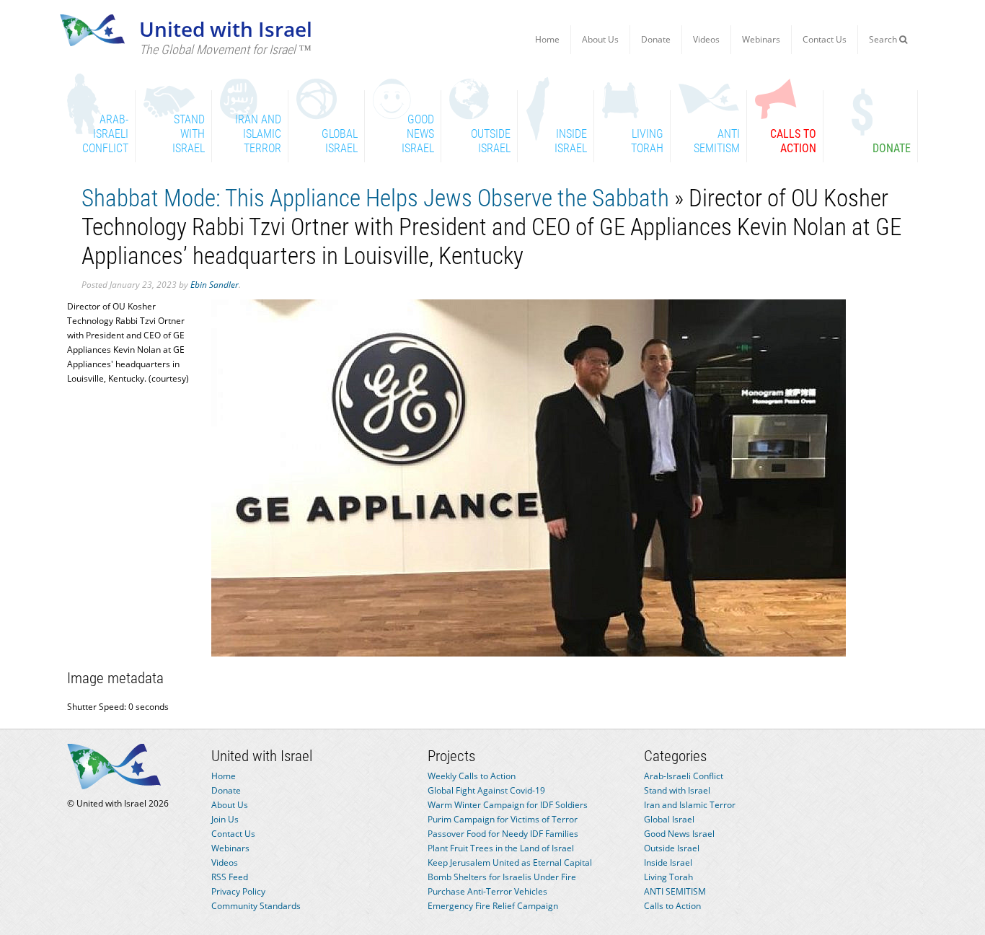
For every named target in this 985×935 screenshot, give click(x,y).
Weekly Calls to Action (472, 776)
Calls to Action (672, 906)
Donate (656, 39)
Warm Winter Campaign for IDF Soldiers (508, 805)
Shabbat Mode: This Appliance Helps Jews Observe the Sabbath (375, 198)
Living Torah (668, 877)
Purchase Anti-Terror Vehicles (487, 891)
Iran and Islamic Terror (690, 805)
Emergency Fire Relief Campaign (493, 906)
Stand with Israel (677, 790)
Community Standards (256, 906)
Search (884, 39)
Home (547, 39)
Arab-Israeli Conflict (683, 776)
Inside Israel (668, 862)
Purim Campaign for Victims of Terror (503, 819)
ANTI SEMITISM (675, 891)
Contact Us (825, 39)
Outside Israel (671, 848)
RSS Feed (229, 877)
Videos (706, 39)
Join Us (225, 819)
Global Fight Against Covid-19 (486, 790)
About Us (600, 39)
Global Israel (669, 819)
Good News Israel (679, 834)
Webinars (761, 39)
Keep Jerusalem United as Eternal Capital (510, 862)
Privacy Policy (238, 891)
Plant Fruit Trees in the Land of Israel (501, 848)
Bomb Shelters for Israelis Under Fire (502, 877)
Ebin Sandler (214, 284)
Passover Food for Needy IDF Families (503, 834)
